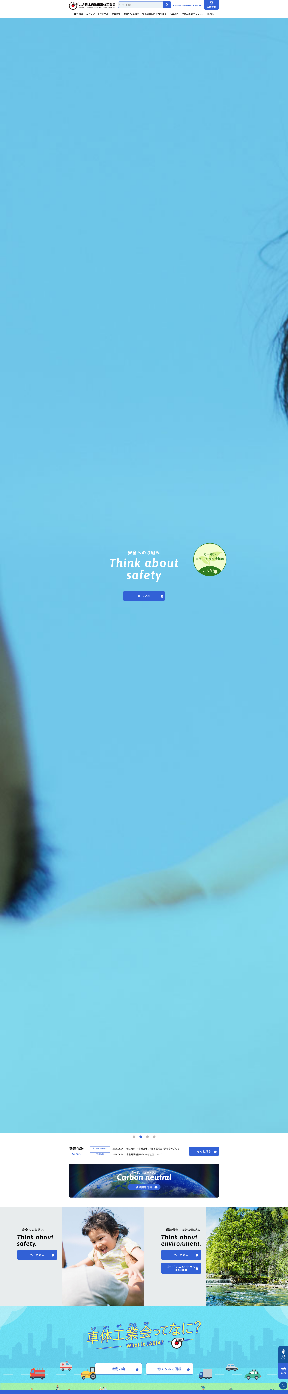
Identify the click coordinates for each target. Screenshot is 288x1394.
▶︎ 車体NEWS (187, 5)
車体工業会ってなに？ (193, 13)
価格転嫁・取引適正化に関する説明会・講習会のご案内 (152, 1148)
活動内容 (118, 1368)
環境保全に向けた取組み (154, 13)
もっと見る (204, 1151)
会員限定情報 (144, 1187)
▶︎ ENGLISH (197, 5)
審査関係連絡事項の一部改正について (144, 1154)
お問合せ (211, 6)
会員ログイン (284, 1357)
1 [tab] (133, 1136)
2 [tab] (140, 1136)
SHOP (283, 1373)
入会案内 (174, 13)
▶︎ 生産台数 (177, 5)
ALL (212, 13)
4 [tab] (154, 1136)
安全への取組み (131, 13)
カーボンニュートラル (97, 13)
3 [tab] (147, 1136)
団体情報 (78, 13)
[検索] (167, 4)
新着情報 (116, 13)
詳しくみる (144, 596)
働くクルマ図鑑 (169, 1368)
